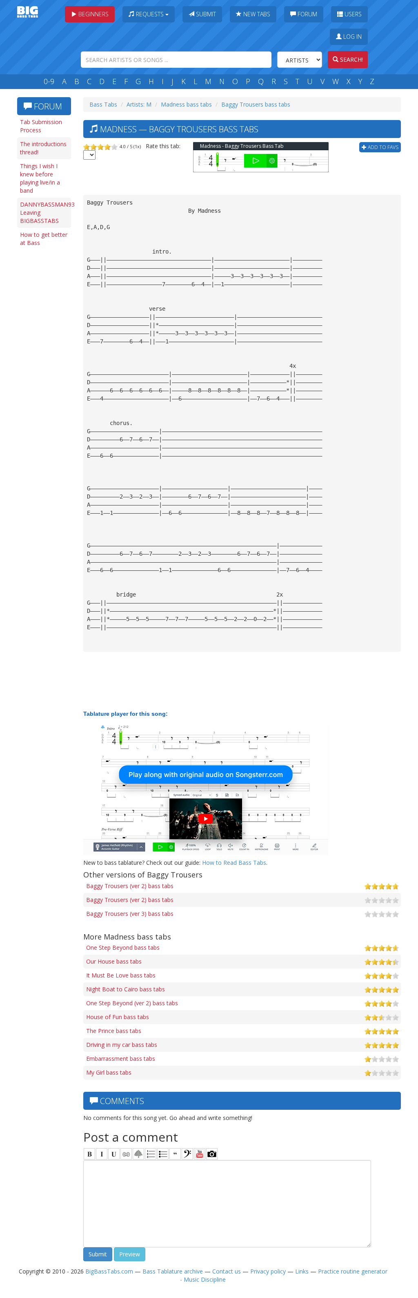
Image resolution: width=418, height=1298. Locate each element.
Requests (149, 14)
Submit (205, 14)
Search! (350, 59)
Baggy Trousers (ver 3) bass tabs (129, 913)
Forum (306, 14)
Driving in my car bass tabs (121, 1045)
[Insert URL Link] (126, 1154)
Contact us (226, 1271)
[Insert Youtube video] (199, 1154)
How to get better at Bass (43, 239)
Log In (352, 36)
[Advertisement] (45, 376)
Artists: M (139, 104)
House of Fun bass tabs (117, 1017)
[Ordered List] (150, 1154)
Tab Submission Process (41, 126)
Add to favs (382, 147)
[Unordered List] (163, 1154)
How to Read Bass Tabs (234, 862)
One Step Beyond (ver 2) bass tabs (132, 1003)
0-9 (49, 81)
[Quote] (175, 1154)
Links (302, 1271)
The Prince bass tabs (113, 1031)
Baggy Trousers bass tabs (255, 104)
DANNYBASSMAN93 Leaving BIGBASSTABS (45, 212)
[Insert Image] (138, 1154)
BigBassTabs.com (109, 1271)
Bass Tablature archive (172, 1271)
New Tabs (256, 14)
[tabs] (187, 1154)
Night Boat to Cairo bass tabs (125, 989)
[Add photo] (212, 1154)
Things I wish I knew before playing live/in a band (40, 178)
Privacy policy (268, 1271)
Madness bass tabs (186, 104)
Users (352, 14)
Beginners (93, 14)
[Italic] (101, 1154)
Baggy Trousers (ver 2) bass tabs (129, 886)
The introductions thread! (43, 148)
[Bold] (89, 1154)
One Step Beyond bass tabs (123, 947)
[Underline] (114, 1154)
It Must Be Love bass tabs (121, 975)
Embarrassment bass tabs (120, 1058)
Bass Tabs (103, 104)
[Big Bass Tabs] (27, 11)
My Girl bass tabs (108, 1072)
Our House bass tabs (114, 961)
